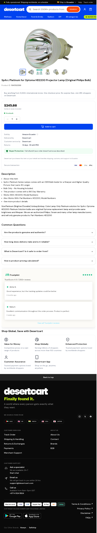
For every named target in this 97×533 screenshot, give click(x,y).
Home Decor (21, 17)
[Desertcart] (14, 9)
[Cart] (90, 9)
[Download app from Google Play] (13, 515)
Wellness (8, 17)
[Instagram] (79, 416)
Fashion (51, 17)
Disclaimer (87, 513)
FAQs (89, 517)
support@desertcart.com (21, 483)
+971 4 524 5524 (17, 493)
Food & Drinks (37, 17)
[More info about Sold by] (37, 134)
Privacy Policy (85, 508)
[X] (85, 416)
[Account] (84, 9)
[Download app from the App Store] (32, 515)
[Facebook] (90, 416)
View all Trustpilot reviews (48, 323)
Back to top (48, 377)
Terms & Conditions (82, 504)
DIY (60, 17)
